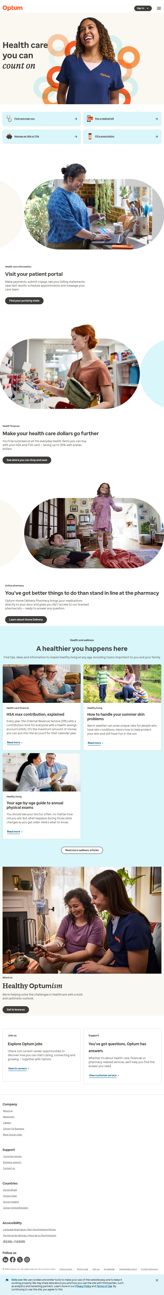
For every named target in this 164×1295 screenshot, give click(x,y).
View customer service (103, 1075)
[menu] (159, 8)
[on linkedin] (5, 1260)
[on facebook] (13, 1260)
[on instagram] (27, 1260)
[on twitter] (20, 1260)
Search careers (17, 1068)
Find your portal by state (24, 300)
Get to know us (16, 1009)
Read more (13, 742)
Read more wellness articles (82, 850)
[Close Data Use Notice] (157, 1280)
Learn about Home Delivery (26, 619)
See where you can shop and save (27, 460)
